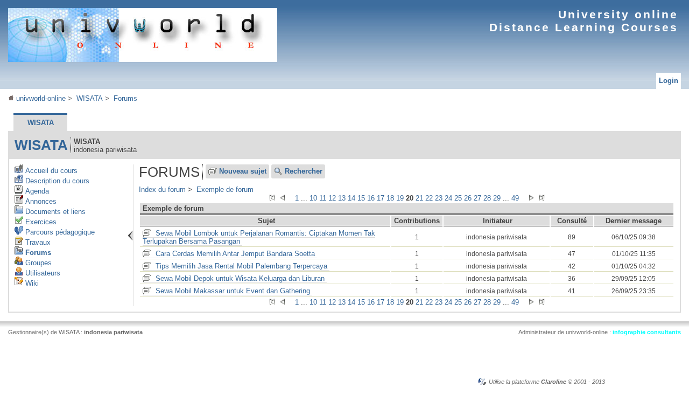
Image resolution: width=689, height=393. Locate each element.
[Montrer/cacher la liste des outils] (130, 235)
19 (400, 198)
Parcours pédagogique (59, 232)
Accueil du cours (50, 171)
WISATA (89, 98)
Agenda (36, 191)
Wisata (41, 145)
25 (458, 198)
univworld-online (40, 98)
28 (487, 198)
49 (515, 198)
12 (332, 198)
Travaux (37, 242)
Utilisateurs (41, 273)
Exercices (40, 222)
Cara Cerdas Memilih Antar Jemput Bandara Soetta (235, 254)
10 (313, 198)
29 (497, 198)
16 (371, 198)
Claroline (553, 381)
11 (322, 198)
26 (468, 198)
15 (361, 198)
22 (429, 198)
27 (477, 198)
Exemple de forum (225, 189)
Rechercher (303, 171)
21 (419, 198)
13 (342, 198)
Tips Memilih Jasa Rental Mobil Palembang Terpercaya (241, 266)
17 (380, 198)
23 (438, 198)
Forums (125, 98)
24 (448, 198)
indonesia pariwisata (113, 332)
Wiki (31, 283)
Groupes (37, 263)
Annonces (40, 201)
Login (668, 81)
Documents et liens (54, 212)
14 (351, 198)
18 (390, 198)
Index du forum (162, 189)
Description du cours (56, 181)
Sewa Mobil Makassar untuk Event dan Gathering (233, 291)
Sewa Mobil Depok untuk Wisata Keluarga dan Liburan (240, 278)
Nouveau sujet (242, 171)
